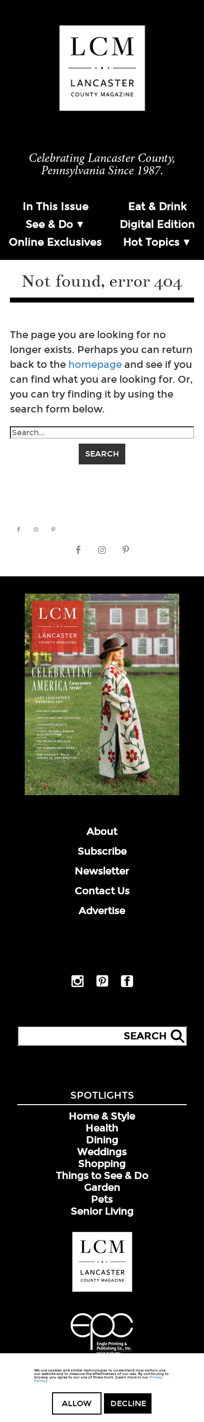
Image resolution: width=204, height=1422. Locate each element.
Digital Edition (157, 224)
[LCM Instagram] (77, 985)
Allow (77, 1403)
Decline (128, 1403)
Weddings (102, 1152)
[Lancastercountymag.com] (102, 1290)
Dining (102, 1140)
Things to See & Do (102, 1175)
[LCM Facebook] (127, 985)
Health (102, 1128)
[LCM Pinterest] (102, 985)
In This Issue (56, 206)
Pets (102, 1199)
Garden (102, 1187)
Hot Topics (151, 242)
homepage (95, 364)
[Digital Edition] (102, 793)
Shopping (102, 1163)
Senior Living (102, 1211)
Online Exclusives (55, 242)
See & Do (49, 224)
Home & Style (102, 1116)
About (102, 831)
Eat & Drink (157, 206)
